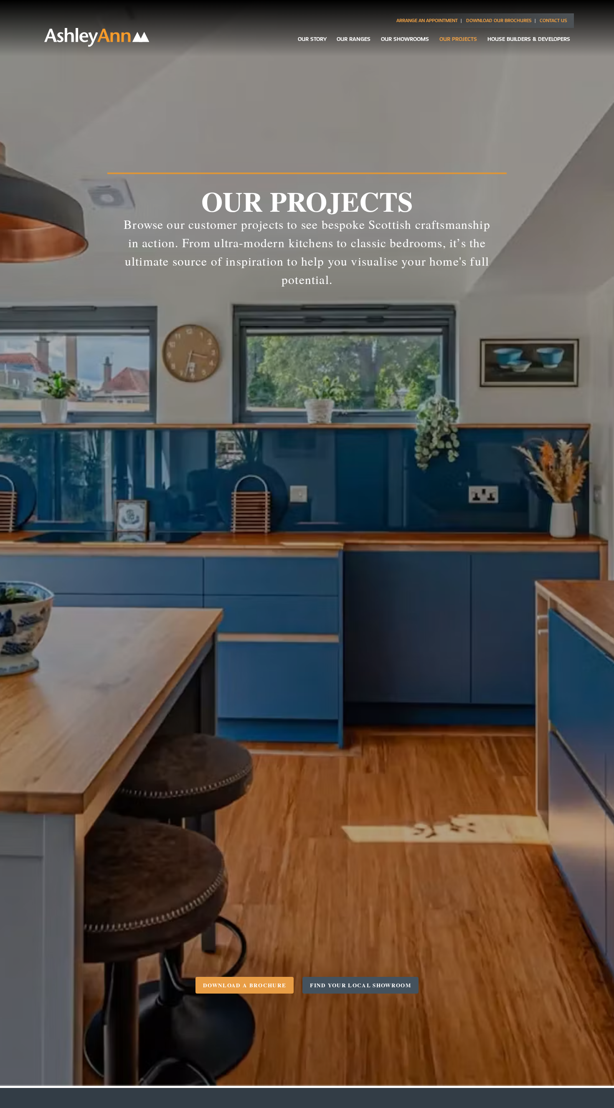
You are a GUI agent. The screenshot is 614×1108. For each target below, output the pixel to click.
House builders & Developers (528, 38)
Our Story (312, 38)
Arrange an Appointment (427, 20)
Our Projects (458, 38)
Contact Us (553, 20)
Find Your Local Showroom (360, 985)
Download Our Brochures (499, 20)
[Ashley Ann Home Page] (97, 44)
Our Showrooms (405, 38)
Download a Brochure (244, 985)
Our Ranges (353, 38)
